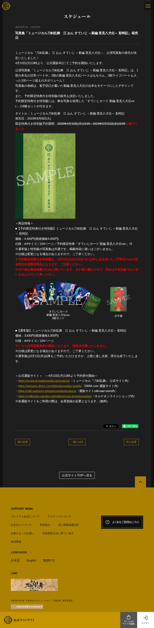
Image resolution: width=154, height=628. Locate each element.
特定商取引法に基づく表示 (58, 533)
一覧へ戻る (77, 442)
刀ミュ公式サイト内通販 (129, 622)
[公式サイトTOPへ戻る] (140, 481)
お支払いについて (21, 524)
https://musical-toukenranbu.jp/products (44, 380)
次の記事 (131, 442)
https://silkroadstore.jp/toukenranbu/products (47, 391)
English (31, 560)
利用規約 (45, 524)
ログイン (146, 623)
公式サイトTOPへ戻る (77, 475)
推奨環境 (16, 541)
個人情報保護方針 (68, 524)
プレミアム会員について (25, 516)
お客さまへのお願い (22, 533)
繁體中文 (49, 560)
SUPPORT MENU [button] (22, 508)
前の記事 (22, 442)
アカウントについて (59, 516)
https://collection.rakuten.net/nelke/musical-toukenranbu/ (55, 396)
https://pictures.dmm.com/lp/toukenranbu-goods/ (50, 386)
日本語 (15, 560)
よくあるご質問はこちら (125, 522)
